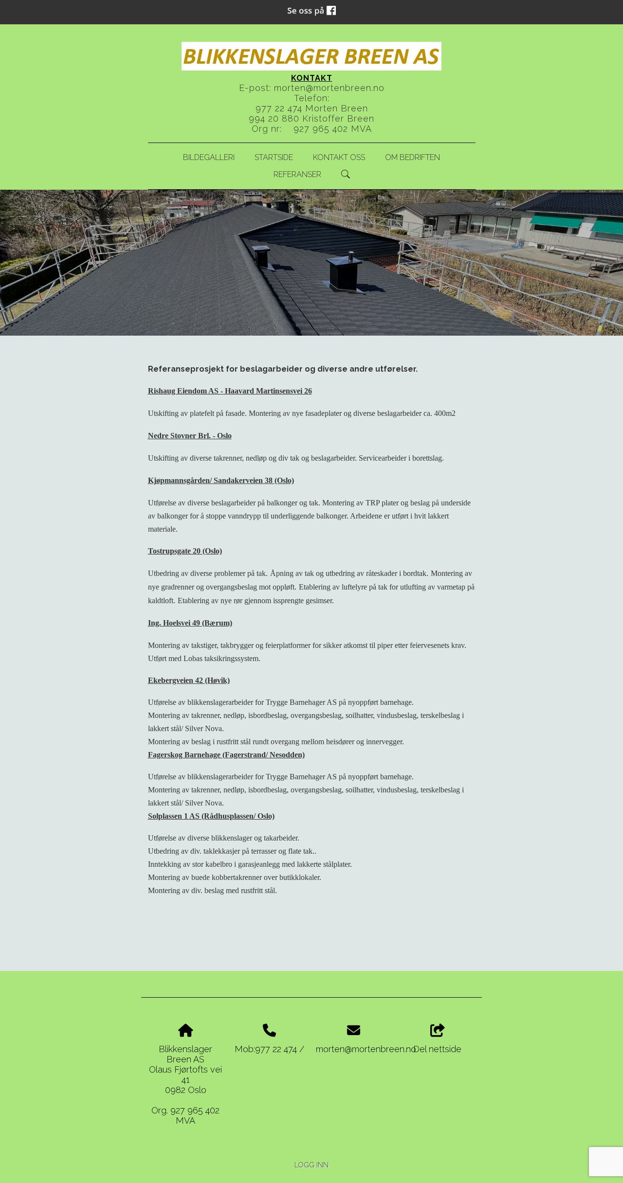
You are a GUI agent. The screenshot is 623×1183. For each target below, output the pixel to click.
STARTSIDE (274, 157)
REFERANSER (297, 174)
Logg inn (311, 1165)
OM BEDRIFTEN (412, 157)
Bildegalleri (209, 157)
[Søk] (345, 174)
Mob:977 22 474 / (269, 1049)
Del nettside (437, 1049)
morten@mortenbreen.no (329, 88)
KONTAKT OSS (339, 157)
